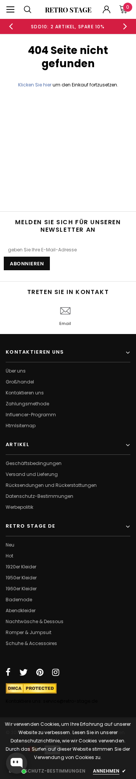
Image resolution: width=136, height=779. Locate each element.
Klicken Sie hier (35, 85)
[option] (68, 26)
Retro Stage (68, 9)
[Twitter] (23, 672)
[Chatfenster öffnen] (16, 763)
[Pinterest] (39, 672)
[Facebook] (8, 672)
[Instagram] (55, 672)
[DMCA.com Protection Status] (31, 688)
